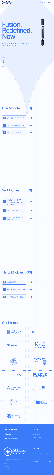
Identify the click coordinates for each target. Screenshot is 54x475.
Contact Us (36, 441)
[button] (49, 2)
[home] (7, 2)
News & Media (36, 437)
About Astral (36, 434)
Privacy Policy (6, 466)
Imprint (5, 463)
